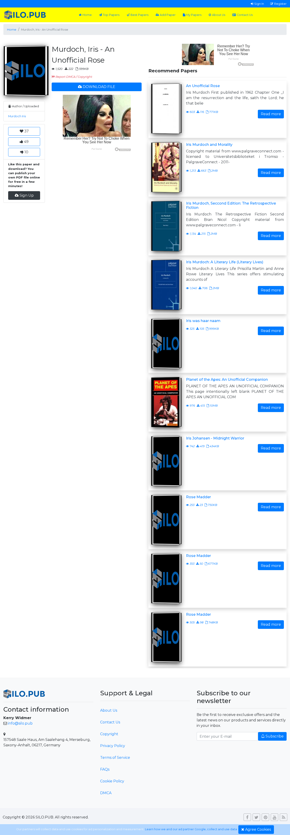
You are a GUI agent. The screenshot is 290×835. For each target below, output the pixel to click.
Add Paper (168, 15)
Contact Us (245, 15)
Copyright (109, 734)
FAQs (104, 769)
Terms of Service (115, 757)
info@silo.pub (20, 723)
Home (87, 15)
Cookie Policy (112, 781)
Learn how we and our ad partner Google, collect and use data (191, 829)
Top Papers (111, 15)
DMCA (105, 793)
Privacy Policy (112, 746)
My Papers (193, 15)
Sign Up (26, 195)
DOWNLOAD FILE (99, 87)
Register (280, 3)
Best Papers (139, 15)
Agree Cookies (258, 829)
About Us (218, 15)
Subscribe (275, 736)
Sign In (259, 3)
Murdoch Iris (17, 116)
